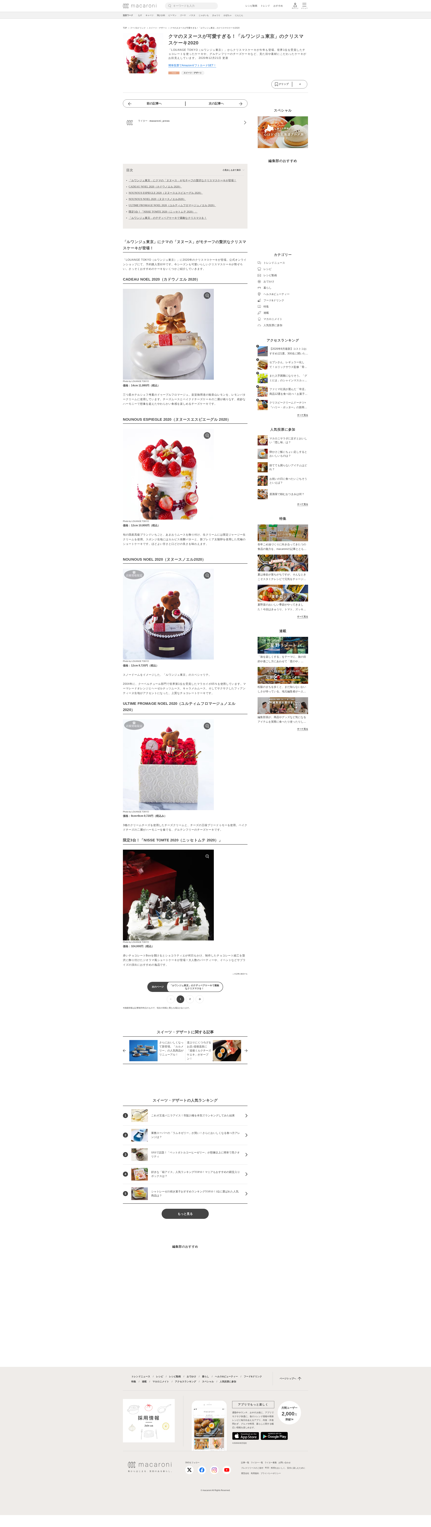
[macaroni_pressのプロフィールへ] (185, 122)
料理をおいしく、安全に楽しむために (288, 1468)
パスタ (192, 15)
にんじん (239, 15)
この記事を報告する (239, 974)
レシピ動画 (251, 5)
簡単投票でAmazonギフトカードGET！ (192, 65)
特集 (133, 1381)
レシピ (159, 1376)
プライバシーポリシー (271, 1473)
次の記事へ (216, 103)
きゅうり (216, 15)
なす (140, 15)
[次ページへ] (200, 999)
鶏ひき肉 (161, 15)
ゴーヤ (183, 15)
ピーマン (172, 15)
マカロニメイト (161, 1381)
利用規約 (255, 1473)
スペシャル (208, 1381)
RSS (267, 1468)
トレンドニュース (140, 1376)
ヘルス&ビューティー (226, 1376)
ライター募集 (271, 1462)
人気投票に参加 (228, 1381)
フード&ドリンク (253, 1376)
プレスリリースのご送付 (252, 1468)
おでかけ (191, 1376)
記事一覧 (245, 1462)
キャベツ (149, 15)
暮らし (205, 1376)
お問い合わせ (284, 1462)
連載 (144, 1381)
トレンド (265, 5)
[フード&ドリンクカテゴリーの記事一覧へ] (173, 73)
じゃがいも (204, 15)
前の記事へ (154, 103)
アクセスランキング (185, 1381)
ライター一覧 (257, 1462)
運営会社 (245, 1473)
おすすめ (278, 5)
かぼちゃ (228, 15)
